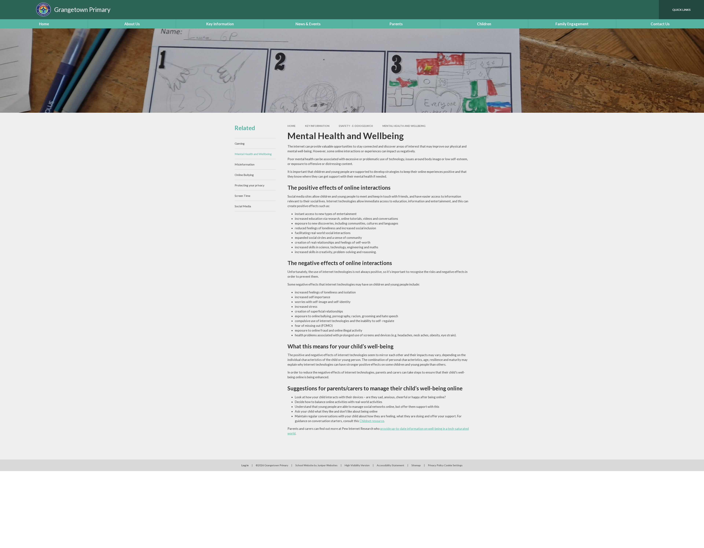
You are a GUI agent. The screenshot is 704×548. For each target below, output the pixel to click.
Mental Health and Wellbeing (404, 125)
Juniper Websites (327, 465)
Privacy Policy (435, 465)
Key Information (317, 125)
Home (291, 125)
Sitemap (416, 465)
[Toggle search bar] (652, 9)
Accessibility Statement (390, 465)
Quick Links (681, 9)
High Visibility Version (357, 465)
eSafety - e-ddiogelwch (356, 125)
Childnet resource (372, 421)
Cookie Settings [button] (453, 465)
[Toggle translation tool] (639, 9)
